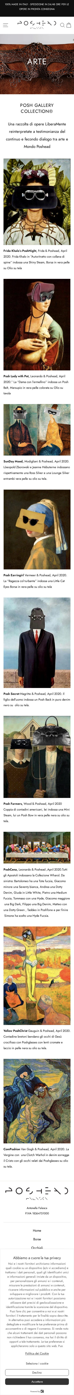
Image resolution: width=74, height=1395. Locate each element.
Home (37, 1230)
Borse (37, 1239)
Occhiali (37, 1247)
